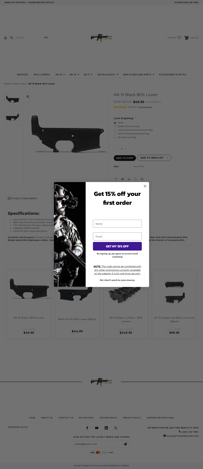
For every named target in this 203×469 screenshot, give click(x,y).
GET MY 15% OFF (117, 246)
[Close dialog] (145, 186)
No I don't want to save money (117, 280)
